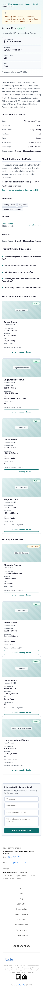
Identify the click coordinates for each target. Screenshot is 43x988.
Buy (21, 898)
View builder (34, 225)
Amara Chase (10, 322)
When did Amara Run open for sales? (22, 265)
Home (21, 888)
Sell (21, 893)
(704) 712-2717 (14, 857)
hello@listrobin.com (17, 862)
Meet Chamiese (21, 914)
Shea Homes (7, 224)
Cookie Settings (21, 935)
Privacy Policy (21, 925)
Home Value (21, 909)
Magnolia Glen (11, 499)
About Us (21, 919)
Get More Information (21, 830)
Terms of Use (21, 930)
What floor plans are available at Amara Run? (21, 258)
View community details (21, 352)
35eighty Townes (12, 565)
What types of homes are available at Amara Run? (20, 280)
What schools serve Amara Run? (20, 272)
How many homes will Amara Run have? (23, 287)
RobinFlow (22, 985)
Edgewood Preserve (14, 380)
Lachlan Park (10, 439)
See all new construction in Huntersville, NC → (20, 191)
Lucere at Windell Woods (16, 740)
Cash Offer (21, 904)
